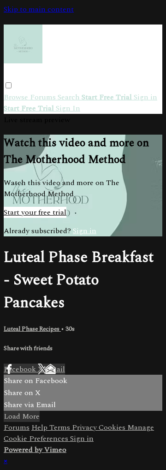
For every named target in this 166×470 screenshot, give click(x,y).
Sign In (68, 108)
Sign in (145, 97)
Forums (44, 97)
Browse (17, 97)
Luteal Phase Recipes (32, 329)
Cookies (113, 427)
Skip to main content (39, 9)
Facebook (21, 369)
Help (40, 427)
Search (70, 97)
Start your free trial (35, 212)
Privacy (85, 427)
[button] (9, 85)
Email (55, 369)
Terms (60, 427)
